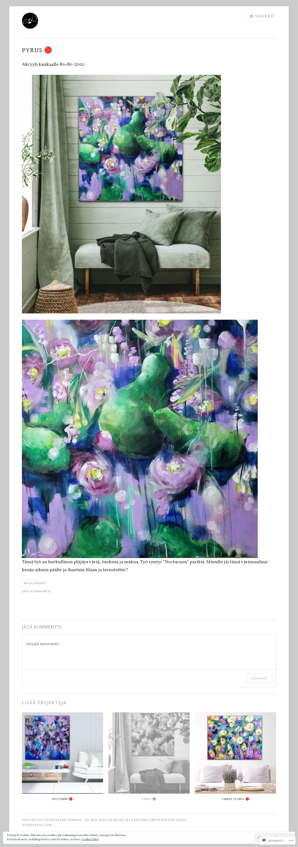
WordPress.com (37, 825)
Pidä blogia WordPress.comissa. (52, 820)
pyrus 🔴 (149, 799)
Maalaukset (35, 583)
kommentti (259, 678)
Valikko (264, 16)
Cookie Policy (90, 839)
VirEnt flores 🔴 (235, 799)
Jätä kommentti (36, 592)
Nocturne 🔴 (62, 799)
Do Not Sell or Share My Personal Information (129, 820)
